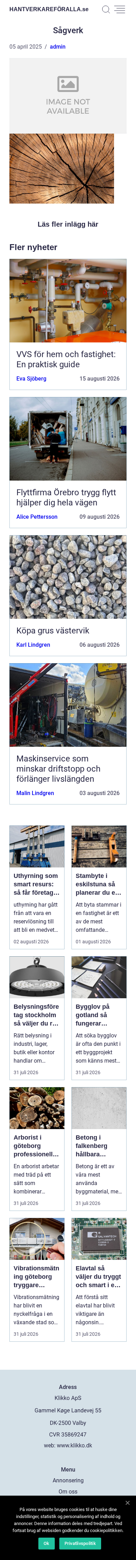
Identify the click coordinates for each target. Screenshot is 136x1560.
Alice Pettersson (37, 516)
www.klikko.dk (74, 1445)
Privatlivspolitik (80, 1543)
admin (58, 46)
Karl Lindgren (33, 644)
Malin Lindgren (35, 793)
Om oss (68, 1491)
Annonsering (68, 1480)
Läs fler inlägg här (68, 224)
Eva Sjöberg (31, 378)
